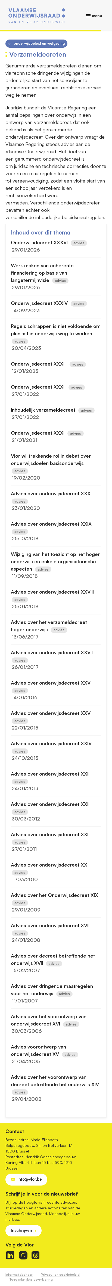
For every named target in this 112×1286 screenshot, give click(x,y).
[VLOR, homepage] (36, 15)
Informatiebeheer (19, 1274)
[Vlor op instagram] (23, 1255)
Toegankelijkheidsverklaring (31, 1279)
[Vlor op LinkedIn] (10, 1255)
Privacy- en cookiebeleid (60, 1274)
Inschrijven (21, 1230)
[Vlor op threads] (35, 1255)
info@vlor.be (29, 1179)
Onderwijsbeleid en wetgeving (39, 43)
